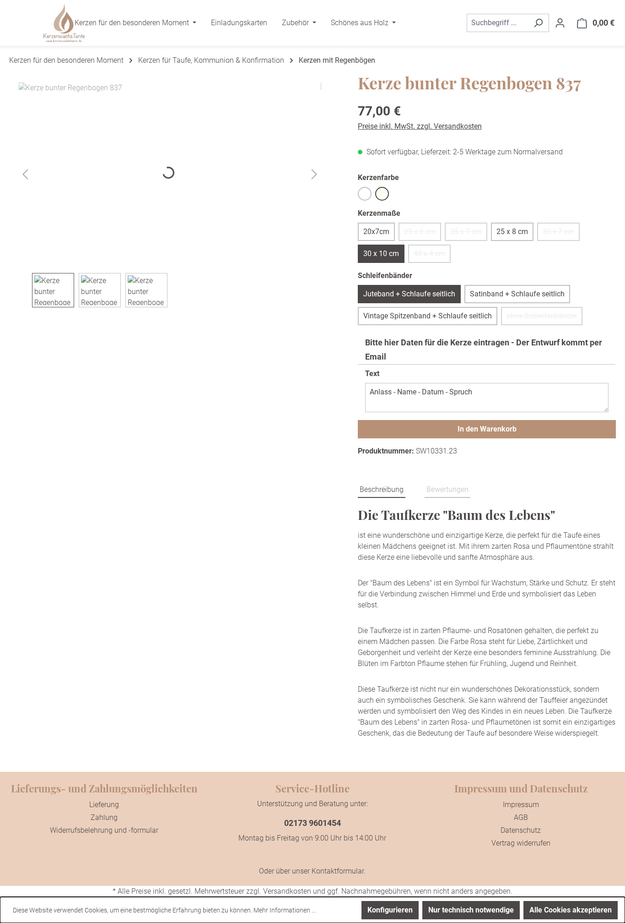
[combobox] (497, 23)
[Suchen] (538, 23)
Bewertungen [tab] (447, 489)
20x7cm (376, 231)
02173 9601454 (312, 823)
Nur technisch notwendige (471, 910)
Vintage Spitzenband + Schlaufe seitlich (427, 315)
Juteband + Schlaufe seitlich (409, 293)
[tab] (381, 490)
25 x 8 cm (512, 231)
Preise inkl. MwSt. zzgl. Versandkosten (420, 126)
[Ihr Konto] (560, 23)
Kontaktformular (338, 871)
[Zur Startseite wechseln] (64, 23)
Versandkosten (287, 891)
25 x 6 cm (422, 234)
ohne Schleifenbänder (544, 318)
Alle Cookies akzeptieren (570, 910)
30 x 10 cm (381, 253)
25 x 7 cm (468, 234)
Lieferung (104, 804)
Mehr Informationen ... (284, 910)
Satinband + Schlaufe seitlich (517, 293)
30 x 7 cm (561, 234)
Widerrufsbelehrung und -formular (104, 830)
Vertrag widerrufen (520, 843)
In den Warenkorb (487, 429)
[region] (169, 194)
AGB (521, 817)
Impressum (521, 804)
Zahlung (104, 817)
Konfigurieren (390, 910)
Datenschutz (521, 830)
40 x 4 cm (432, 256)
